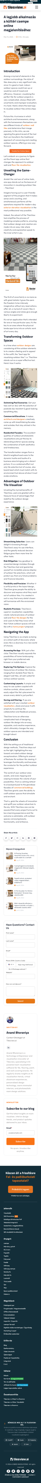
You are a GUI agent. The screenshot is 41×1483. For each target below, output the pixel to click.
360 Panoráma (11, 1216)
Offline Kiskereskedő (11, 1312)
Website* (9, 972)
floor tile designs (19, 617)
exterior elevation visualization (17, 207)
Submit (20, 1001)
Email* (8, 951)
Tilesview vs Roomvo (11, 1405)
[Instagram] (17, 838)
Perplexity (33, 1440)
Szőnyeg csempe (9, 1269)
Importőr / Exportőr (11, 1321)
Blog (5, 1345)
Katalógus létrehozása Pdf (13, 1219)
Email (9, 1128)
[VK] (34, 838)
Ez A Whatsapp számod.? (17, 969)
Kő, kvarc (7, 1250)
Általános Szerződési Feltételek (15, 1475)
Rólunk (6, 1376)
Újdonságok (8, 1355)
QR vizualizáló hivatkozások (13, 1232)
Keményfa (7, 1272)
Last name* (10, 941)
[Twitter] (11, 838)
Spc (5, 1285)
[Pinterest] (28, 838)
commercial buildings (23, 787)
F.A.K (6, 1364)
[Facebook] (6, 838)
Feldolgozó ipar (9, 1305)
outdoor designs (24, 345)
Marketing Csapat (10, 1331)
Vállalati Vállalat (9, 1318)
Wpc (5, 1288)
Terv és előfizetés (9, 1382)
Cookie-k (31, 1475)
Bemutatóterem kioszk (11, 1229)
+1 (11, 964)
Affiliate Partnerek (16, 1385)
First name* (10, 933)
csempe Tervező (9, 1324)
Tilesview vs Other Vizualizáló (14, 1402)
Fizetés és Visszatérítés (11, 1358)
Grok (27, 1444)
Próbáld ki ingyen (20, 1189)
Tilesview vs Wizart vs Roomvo (14, 1399)
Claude (22, 1440)
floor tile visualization (21, 165)
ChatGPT (10, 1440)
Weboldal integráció (11, 1222)
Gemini (16, 1444)
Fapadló (6, 1253)
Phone (15, 961)
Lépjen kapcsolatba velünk (13, 1388)
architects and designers (15, 419)
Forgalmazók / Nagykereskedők (15, 1309)
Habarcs (7, 1294)
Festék (6, 1262)
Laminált (7, 1278)
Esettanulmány (9, 1348)
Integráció (7, 1361)
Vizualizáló (7, 1213)
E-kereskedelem (9, 1315)
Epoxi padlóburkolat (11, 1291)
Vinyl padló (7, 1281)
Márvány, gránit (9, 1247)
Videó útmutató (9, 1351)
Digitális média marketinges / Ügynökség (18, 1328)
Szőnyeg (7, 1266)
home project (19, 626)
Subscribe (20, 1141)
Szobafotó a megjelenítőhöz (13, 1226)
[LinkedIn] (23, 838)
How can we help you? (13, 984)
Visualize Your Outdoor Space (20, 151)
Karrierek (13, 1379)
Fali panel (7, 1259)
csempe (6, 1243)
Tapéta (6, 1256)
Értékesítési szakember (11, 1334)
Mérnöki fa (7, 1275)
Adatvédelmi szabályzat (20, 1477)
